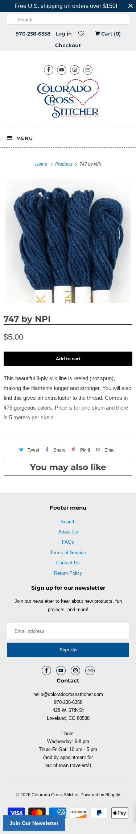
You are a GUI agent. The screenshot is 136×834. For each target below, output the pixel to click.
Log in (63, 33)
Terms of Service (68, 552)
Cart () (110, 33)
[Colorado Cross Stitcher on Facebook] (48, 70)
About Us (68, 532)
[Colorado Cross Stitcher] (68, 99)
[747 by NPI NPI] (68, 240)
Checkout (68, 45)
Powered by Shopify (100, 794)
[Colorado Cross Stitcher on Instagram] (74, 70)
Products (64, 164)
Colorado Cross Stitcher (55, 794)
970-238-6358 (33, 33)
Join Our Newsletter (33, 823)
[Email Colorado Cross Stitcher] (87, 70)
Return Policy (68, 573)
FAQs (68, 542)
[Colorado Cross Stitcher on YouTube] (61, 70)
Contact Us (68, 562)
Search (68, 521)
